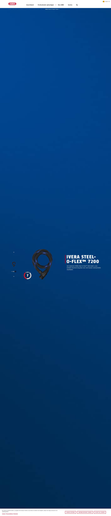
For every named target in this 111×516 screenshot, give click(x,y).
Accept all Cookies (100, 512)
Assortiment (30, 5)
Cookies (3, 513)
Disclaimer (16, 513)
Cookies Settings (70, 512)
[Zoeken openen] (76, 5)
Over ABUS (61, 5)
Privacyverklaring (9, 513)
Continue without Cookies (85, 512)
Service (70, 5)
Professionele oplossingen (46, 5)
